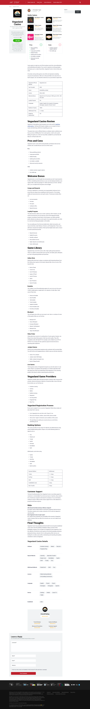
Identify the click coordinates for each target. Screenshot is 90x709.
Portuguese (50, 585)
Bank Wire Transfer (51, 555)
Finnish (47, 583)
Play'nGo (59, 546)
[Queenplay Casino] (31, 39)
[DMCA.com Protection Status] (73, 685)
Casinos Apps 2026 (57, 2)
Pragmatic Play (43, 548)
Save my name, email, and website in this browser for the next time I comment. (29, 669)
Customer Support (53, 626)
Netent (52, 546)
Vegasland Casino (57, 17)
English (42, 583)
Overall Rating (45, 614)
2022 (41, 601)
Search (65, 9)
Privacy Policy (72, 692)
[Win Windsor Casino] (31, 22)
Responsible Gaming (65, 692)
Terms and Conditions (56, 692)
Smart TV (54, 592)
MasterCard (43, 567)
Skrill (41, 560)
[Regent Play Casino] (49, 30)
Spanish (57, 585)
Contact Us (49, 692)
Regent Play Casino (57, 25)
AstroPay (42, 555)
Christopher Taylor (37, 9)
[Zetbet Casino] (31, 30)
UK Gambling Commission (46, 576)
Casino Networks (47, 2)
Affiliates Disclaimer (50, 693)
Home (10, 6)
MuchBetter (51, 558)
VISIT (16, 40)
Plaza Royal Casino (57, 34)
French (53, 583)
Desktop (42, 592)
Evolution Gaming (44, 546)
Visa (52, 560)
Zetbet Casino (38, 25)
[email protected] (30, 704)
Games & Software (53, 622)
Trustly (46, 560)
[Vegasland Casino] (49, 22)
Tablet (41, 595)
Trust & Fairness (37, 622)
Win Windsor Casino (39, 17)
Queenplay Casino (39, 34)
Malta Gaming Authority (45, 574)
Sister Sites (39, 2)
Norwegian (42, 585)
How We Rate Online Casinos (60, 693)
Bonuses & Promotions (37, 626)
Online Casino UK (31, 2)
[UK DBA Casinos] (14, 2)
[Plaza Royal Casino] (49, 39)
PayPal (57, 558)
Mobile (48, 592)
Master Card (43, 558)
